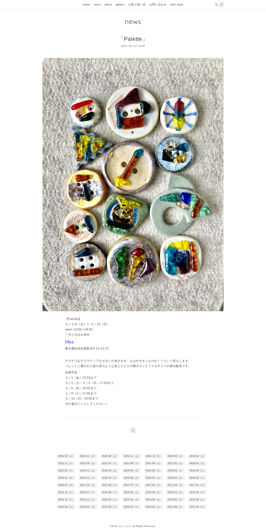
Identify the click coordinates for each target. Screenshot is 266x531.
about (108, 4)
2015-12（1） (66, 499)
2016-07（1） (88, 492)
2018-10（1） (110, 477)
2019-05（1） (154, 470)
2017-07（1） (132, 485)
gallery (120, 4)
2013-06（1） (110, 506)
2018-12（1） (88, 477)
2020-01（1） (66, 470)
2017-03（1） (154, 485)
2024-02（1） (176, 456)
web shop (176, 4)
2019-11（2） (88, 470)
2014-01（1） (88, 506)
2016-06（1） (110, 492)
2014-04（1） (197, 499)
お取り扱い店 (137, 4)
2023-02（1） (197, 456)
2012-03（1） (154, 506)
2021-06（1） (154, 463)
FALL (69, 341)
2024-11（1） (132, 456)
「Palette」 (133, 39)
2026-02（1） (66, 456)
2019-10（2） (110, 470)
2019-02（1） (197, 470)
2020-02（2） (197, 463)
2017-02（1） (176, 485)
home (86, 4)
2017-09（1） (110, 485)
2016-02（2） (197, 492)
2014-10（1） (132, 499)
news (97, 4)
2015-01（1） (110, 499)
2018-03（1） (176, 477)
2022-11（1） (66, 463)
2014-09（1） (154, 499)
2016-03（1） (176, 492)
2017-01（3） (197, 485)
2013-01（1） (132, 506)
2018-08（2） (132, 477)
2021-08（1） (132, 463)
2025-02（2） (110, 456)
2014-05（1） (176, 499)
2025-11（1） (88, 456)
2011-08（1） (176, 506)
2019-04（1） (176, 470)
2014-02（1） (66, 506)
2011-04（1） (197, 506)
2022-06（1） (88, 463)
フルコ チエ (124, 526)
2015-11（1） (88, 499)
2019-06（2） (132, 470)
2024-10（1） (154, 456)
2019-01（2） (66, 477)
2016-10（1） (66, 492)
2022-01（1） (110, 463)
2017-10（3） (88, 485)
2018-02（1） (197, 477)
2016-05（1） (132, 492)
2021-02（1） (176, 463)
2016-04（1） (154, 492)
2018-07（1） (154, 477)
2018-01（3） (66, 485)
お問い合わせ (158, 4)
